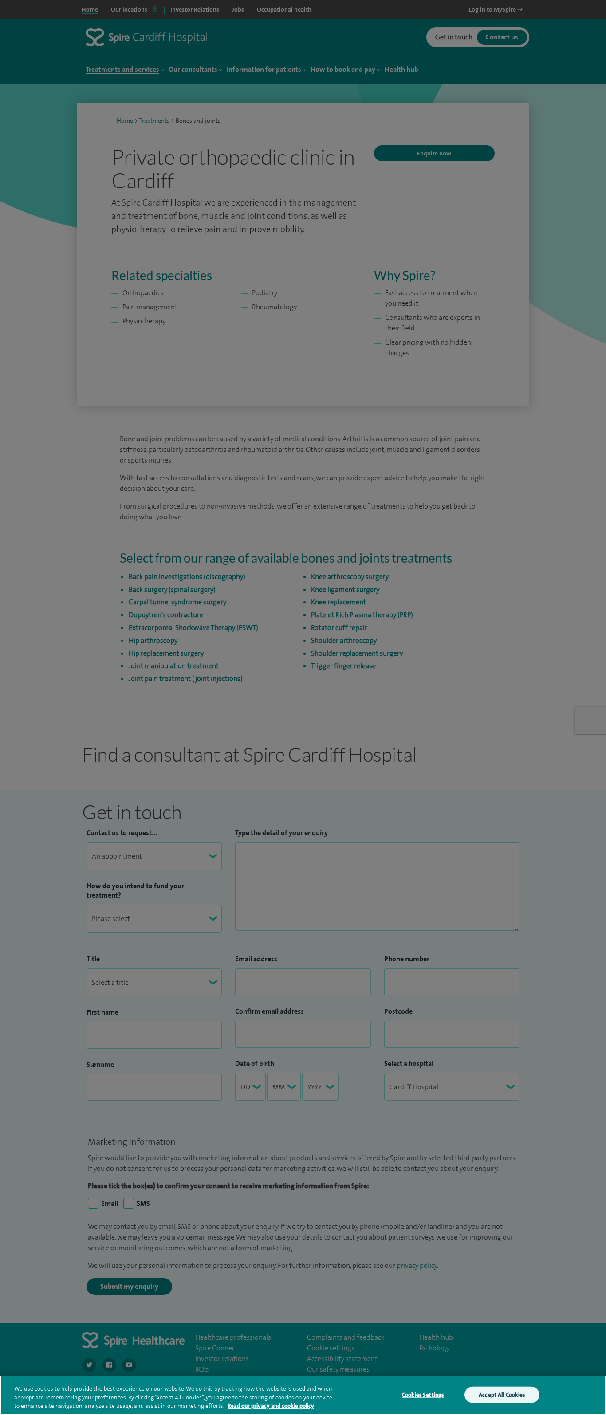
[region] (303, 1395)
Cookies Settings (423, 1394)
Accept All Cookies (502, 1394)
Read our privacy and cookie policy (271, 1406)
